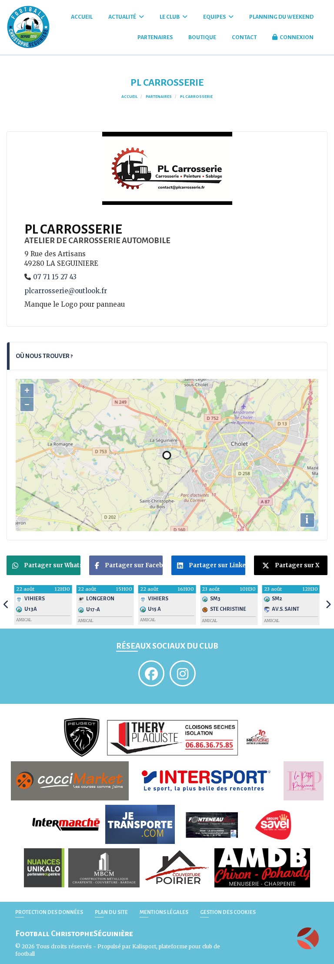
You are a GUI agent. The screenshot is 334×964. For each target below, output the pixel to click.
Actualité (122, 17)
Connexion (297, 37)
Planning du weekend (281, 17)
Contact (244, 37)
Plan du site (111, 912)
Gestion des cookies (228, 912)
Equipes (215, 17)
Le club (170, 17)
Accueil (82, 17)
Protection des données (49, 912)
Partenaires (155, 37)
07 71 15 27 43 (55, 277)
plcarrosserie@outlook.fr (65, 291)
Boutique (202, 37)
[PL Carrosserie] (167, 168)
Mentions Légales (164, 912)
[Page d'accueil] (308, 938)
